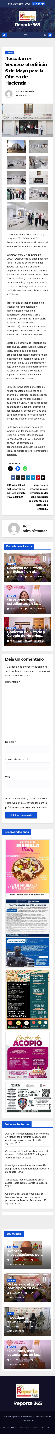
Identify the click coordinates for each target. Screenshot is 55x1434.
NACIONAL (47, 1427)
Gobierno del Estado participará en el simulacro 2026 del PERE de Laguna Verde (26, 1154)
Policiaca (12, 1247)
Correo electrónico (16, 759)
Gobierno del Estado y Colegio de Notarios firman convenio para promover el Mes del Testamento (24, 1197)
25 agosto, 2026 (19, 1326)
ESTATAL (36, 1427)
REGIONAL (24, 1427)
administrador (27, 91)
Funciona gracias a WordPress (18, 1416)
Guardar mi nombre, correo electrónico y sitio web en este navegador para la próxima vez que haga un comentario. (27, 803)
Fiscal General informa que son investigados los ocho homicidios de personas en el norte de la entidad (38, 497)
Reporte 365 (27, 24)
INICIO (6, 1427)
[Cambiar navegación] (25, 35)
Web (7, 776)
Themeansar (27, 1420)
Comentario (12, 681)
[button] (45, 35)
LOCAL (14, 1427)
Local (10, 1314)
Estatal (9, 53)
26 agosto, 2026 (19, 1260)
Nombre (10, 741)
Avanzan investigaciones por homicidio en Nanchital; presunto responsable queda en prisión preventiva (27, 1137)
